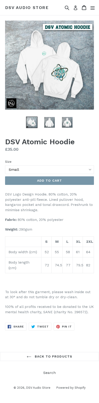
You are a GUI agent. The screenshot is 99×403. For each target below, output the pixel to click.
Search (49, 372)
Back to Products (53, 356)
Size (8, 161)
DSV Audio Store (27, 7)
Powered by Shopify (71, 387)
